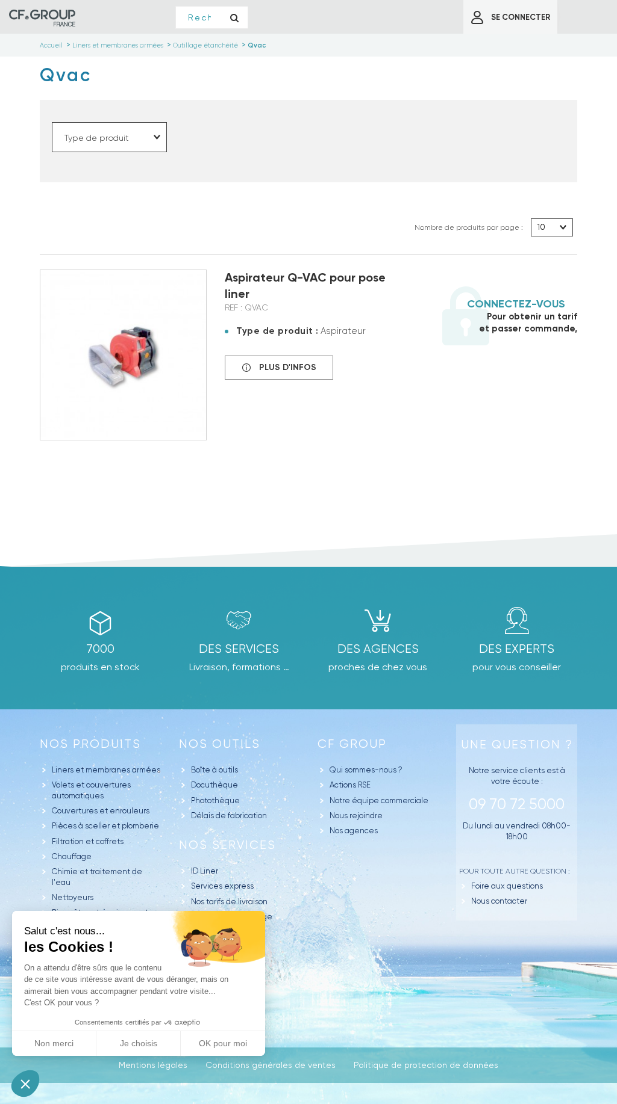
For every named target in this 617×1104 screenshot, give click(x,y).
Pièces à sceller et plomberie (105, 825)
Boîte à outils (214, 769)
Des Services (239, 649)
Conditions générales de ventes (270, 1065)
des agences (378, 649)
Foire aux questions (507, 885)
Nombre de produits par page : (469, 227)
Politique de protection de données (426, 1065)
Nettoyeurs (72, 897)
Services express (222, 885)
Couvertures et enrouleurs (100, 810)
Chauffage (72, 856)
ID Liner (204, 870)
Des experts (516, 649)
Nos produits (90, 744)
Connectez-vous (516, 303)
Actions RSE (350, 784)
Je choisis (138, 1043)
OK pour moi (223, 1043)
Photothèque (215, 800)
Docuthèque (214, 784)
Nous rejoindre (356, 815)
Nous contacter (499, 900)
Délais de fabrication (229, 815)
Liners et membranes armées (106, 769)
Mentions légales (153, 1065)
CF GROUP (352, 744)
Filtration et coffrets (88, 841)
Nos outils (219, 744)
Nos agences (354, 830)
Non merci (54, 1043)
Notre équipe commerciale (379, 800)
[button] (25, 1083)
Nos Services (227, 845)
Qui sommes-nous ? (366, 769)
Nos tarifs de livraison (229, 901)
